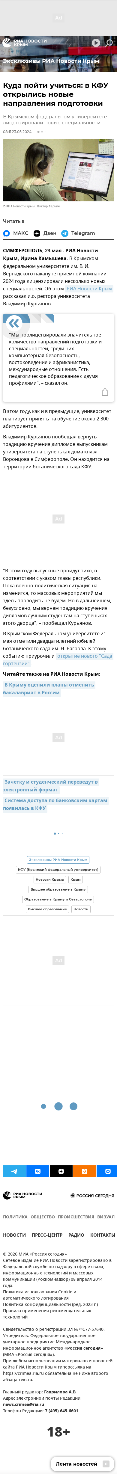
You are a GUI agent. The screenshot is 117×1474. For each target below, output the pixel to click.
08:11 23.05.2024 (17, 131)
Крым (75, 879)
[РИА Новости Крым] (24, 43)
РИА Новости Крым (89, 288)
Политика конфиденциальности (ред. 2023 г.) (50, 1304)
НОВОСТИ (14, 1235)
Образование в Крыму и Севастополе (58, 899)
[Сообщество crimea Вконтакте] (37, 1171)
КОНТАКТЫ (103, 1235)
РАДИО (76, 1235)
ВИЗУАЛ (106, 1217)
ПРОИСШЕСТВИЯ (76, 1217)
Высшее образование (47, 909)
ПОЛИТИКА (15, 1217)
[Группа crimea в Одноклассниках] (84, 1171)
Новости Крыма (50, 879)
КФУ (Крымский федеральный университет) (58, 869)
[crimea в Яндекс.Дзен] (61, 1171)
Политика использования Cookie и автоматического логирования (39, 1295)
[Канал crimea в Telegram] (14, 1171)
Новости (81, 909)
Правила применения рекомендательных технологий (47, 1314)
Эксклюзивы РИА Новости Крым (58, 860)
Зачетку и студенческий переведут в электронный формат (51, 786)
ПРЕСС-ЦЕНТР (47, 1235)
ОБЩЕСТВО (43, 1217)
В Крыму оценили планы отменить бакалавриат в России (49, 689)
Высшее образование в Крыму (58, 889)
